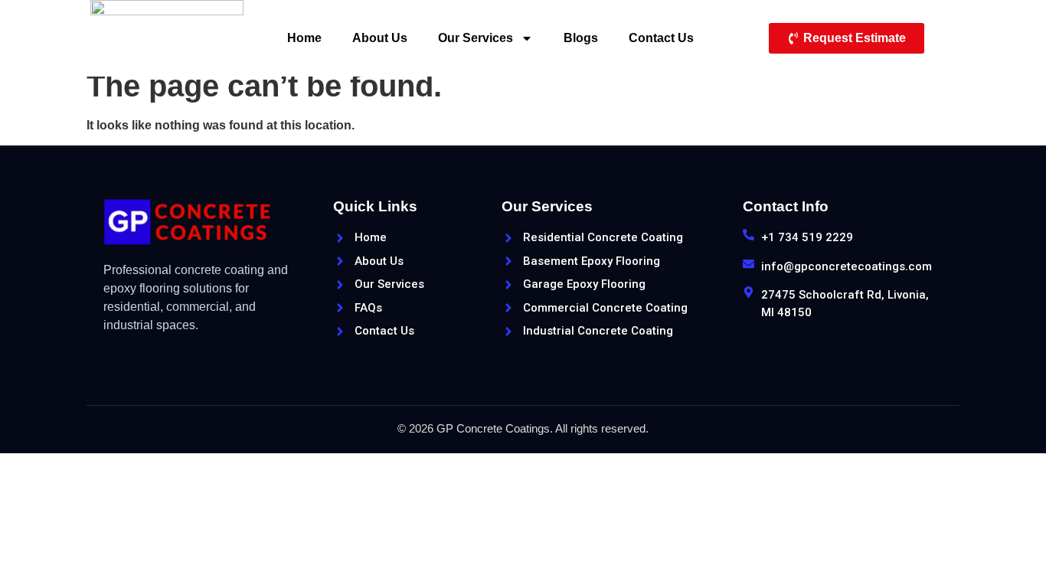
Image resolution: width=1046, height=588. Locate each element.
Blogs (581, 37)
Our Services (475, 37)
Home (304, 37)
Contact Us (661, 37)
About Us (379, 37)
